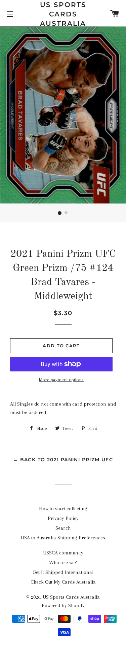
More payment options (61, 379)
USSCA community (63, 553)
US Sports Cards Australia (63, 14)
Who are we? (63, 562)
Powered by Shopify (63, 605)
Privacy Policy (63, 518)
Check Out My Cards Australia (63, 582)
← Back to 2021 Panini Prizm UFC (63, 460)
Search (63, 528)
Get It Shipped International (63, 572)
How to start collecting (63, 509)
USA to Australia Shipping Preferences (63, 538)
